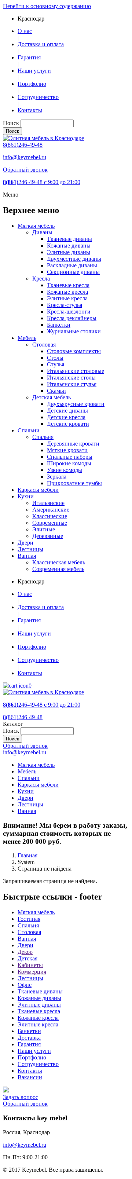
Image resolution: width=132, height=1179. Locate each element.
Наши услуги (34, 70)
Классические (49, 516)
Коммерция (32, 972)
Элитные (43, 529)
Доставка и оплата (41, 44)
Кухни (26, 496)
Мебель (27, 338)
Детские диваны (67, 410)
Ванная (27, 556)
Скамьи (56, 391)
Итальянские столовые (75, 371)
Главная (27, 855)
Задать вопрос (20, 1097)
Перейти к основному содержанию (47, 6)
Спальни (29, 430)
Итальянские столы (71, 377)
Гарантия (29, 57)
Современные (49, 523)
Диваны (42, 232)
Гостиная (29, 919)
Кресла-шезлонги (69, 311)
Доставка (29, 1038)
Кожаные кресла (67, 292)
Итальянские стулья (71, 384)
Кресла (41, 278)
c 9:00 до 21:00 (41, 182)
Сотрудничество (38, 97)
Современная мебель (58, 569)
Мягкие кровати (67, 450)
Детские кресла (66, 417)
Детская (27, 958)
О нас (25, 31)
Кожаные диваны (69, 245)
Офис (25, 985)
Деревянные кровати (73, 443)
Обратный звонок (25, 169)
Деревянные (47, 536)
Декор (25, 952)
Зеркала (56, 476)
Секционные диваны (73, 272)
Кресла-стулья (64, 305)
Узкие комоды (64, 470)
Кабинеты (30, 965)
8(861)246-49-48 (23, 145)
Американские (50, 509)
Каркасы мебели (38, 490)
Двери (25, 542)
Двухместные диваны (74, 259)
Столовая (44, 344)
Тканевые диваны (69, 239)
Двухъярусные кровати (75, 404)
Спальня (43, 437)
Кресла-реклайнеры (71, 318)
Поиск (11, 123)
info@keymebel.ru (24, 157)
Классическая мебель (58, 562)
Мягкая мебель (36, 226)
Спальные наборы (69, 457)
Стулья (55, 364)
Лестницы (30, 549)
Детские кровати (68, 424)
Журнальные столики (74, 331)
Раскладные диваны (72, 265)
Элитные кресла (67, 298)
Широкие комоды (69, 463)
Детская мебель (51, 397)
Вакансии (30, 1077)
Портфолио (32, 84)
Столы (55, 358)
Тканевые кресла (68, 285)
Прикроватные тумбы (74, 483)
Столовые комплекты (74, 351)
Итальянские (48, 503)
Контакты (30, 110)
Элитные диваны (68, 252)
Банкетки (58, 325)
